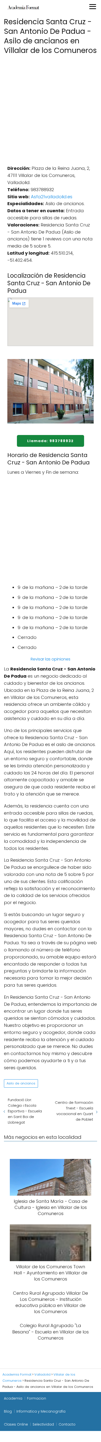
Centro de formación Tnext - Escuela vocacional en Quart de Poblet (74, 1111)
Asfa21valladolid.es (51, 197)
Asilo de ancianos (21, 1083)
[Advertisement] (50, 108)
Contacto (67, 1424)
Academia (13, 1398)
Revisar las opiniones (50, 659)
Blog (8, 1411)
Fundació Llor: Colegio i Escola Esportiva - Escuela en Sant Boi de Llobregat (25, 1111)
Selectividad (43, 1424)
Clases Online (16, 1424)
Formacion (36, 1398)
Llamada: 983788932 (50, 440)
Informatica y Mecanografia (40, 1411)
